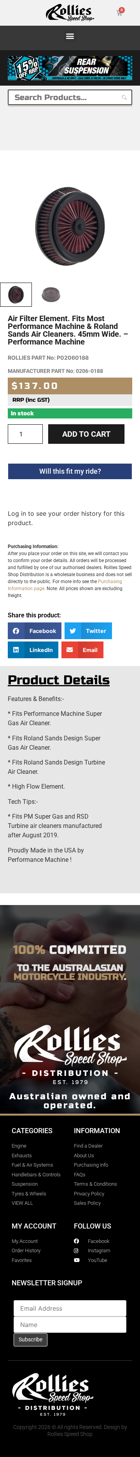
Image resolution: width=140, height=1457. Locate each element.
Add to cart (86, 434)
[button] (70, 36)
